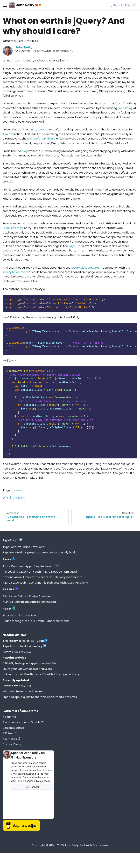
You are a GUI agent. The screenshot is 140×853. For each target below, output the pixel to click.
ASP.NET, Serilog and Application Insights (30, 602)
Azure (7, 559)
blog (25, 151)
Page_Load (76, 246)
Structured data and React (21, 615)
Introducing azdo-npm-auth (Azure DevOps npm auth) (40, 572)
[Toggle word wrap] (127, 327)
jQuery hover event (16, 272)
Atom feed (10, 739)
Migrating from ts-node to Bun (23, 691)
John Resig (125, 108)
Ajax (5, 134)
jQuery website (38, 129)
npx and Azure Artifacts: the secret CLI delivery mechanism (42, 577)
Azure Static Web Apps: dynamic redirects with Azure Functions (45, 583)
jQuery (18, 490)
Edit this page (16, 498)
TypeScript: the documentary (23, 646)
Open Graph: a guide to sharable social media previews (40, 697)
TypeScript (11, 540)
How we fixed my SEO (17, 652)
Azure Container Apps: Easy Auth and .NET (31, 566)
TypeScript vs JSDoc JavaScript (24, 547)
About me (9, 717)
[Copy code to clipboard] (133, 299)
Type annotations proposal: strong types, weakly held (39, 552)
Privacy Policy (12, 744)
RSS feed (8, 733)
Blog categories (13, 728)
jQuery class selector (85, 268)
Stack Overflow (13, 228)
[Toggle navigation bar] (5, 5)
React (7, 609)
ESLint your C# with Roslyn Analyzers (27, 596)
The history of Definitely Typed (23, 641)
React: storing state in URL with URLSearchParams (36, 621)
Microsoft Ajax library (41, 139)
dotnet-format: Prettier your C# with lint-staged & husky (41, 674)
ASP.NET (8, 589)
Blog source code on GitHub (21, 722)
